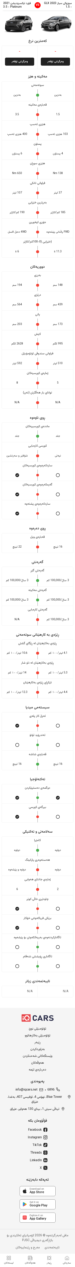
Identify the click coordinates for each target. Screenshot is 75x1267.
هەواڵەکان (37, 1063)
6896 (51, 1090)
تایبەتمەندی (52, 1247)
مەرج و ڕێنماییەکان (28, 1247)
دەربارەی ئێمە (37, 1069)
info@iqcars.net (26, 1090)
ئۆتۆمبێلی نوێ (37, 1029)
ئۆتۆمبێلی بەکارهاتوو (37, 1035)
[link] (38, 1191)
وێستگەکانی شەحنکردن (37, 1056)
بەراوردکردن (37, 1049)
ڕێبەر (37, 1042)
